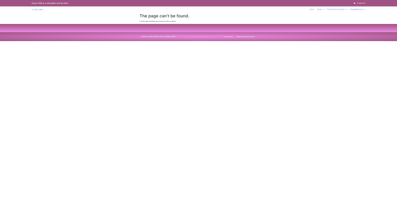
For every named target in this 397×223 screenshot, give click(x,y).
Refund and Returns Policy (245, 36)
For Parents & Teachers (336, 9)
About (319, 9)
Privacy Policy (228, 36)
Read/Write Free (356, 9)
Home (312, 9)
